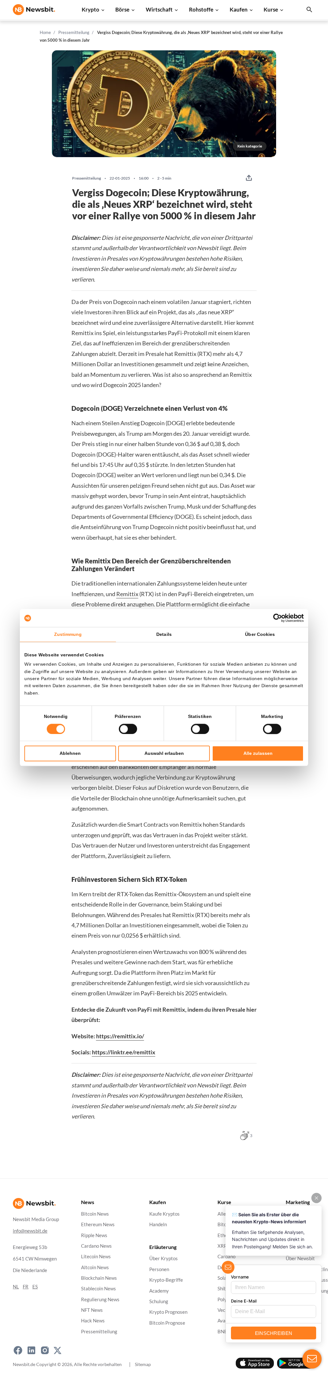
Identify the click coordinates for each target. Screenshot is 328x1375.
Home (45, 32)
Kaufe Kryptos (164, 1214)
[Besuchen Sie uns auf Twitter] (57, 1350)
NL (16, 1286)
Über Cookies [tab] (260, 634)
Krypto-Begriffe (166, 1280)
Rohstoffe (201, 9)
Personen (159, 1269)
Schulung (158, 1301)
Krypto (90, 9)
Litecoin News (96, 1257)
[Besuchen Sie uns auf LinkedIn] (31, 1350)
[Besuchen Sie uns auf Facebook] (18, 1350)
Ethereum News (98, 1224)
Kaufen (239, 9)
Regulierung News (100, 1299)
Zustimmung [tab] (68, 634)
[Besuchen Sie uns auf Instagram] (45, 1350)
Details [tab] (164, 634)
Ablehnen (70, 753)
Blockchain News (99, 1278)
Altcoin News (95, 1267)
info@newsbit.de (30, 1231)
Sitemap (143, 1364)
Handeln (158, 1224)
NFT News (92, 1310)
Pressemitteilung (73, 32)
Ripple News (94, 1235)
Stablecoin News (98, 1289)
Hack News (93, 1321)
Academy (159, 1291)
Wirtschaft (159, 9)
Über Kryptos (163, 1258)
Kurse (271, 9)
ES (35, 1286)
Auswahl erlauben (164, 753)
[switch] (128, 729)
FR (26, 1286)
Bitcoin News (95, 1214)
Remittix (127, 593)
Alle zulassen (258, 753)
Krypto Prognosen (168, 1312)
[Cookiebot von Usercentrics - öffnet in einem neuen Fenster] (276, 617)
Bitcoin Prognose (167, 1323)
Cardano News (96, 1246)
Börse (122, 9)
